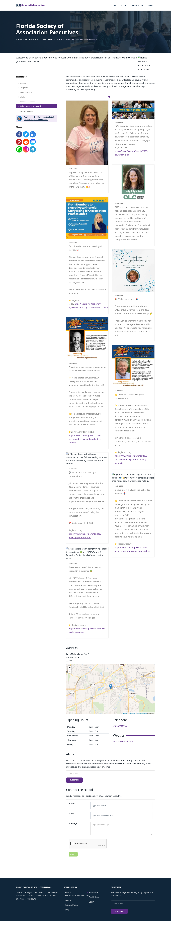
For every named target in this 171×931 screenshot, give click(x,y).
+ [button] (69, 667)
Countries (138, 5)
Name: (72, 803)
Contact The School (27, 101)
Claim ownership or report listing (32, 106)
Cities (124, 5)
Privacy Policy (71, 905)
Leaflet (125, 713)
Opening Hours (26, 92)
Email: (71, 813)
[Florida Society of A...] (110, 686)
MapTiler (132, 713)
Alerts (22, 97)
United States (31, 39)
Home (114, 5)
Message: (73, 823)
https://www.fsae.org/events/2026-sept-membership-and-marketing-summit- (85, 439)
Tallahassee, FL (48, 39)
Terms (68, 900)
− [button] (69, 671)
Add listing (94, 897)
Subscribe (74, 780)
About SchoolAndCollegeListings (77, 894)
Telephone (24, 88)
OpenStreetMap (142, 713)
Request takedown (27, 111)
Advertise (93, 892)
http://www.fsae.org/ (123, 741)
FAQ (67, 909)
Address (23, 83)
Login (150, 5)
